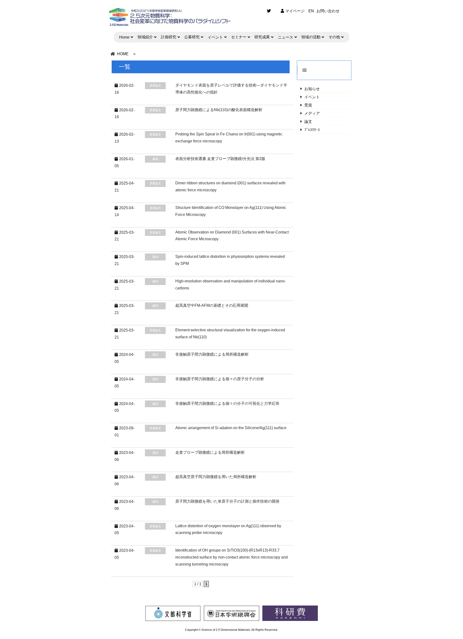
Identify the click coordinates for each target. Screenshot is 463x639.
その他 (334, 37)
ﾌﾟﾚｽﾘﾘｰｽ (312, 130)
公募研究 (192, 37)
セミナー (238, 37)
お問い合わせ (328, 11)
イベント (215, 37)
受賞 (308, 105)
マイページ (295, 11)
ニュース (285, 37)
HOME (123, 54)
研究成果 (262, 37)
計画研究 (168, 37)
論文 (308, 122)
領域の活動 (310, 37)
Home (124, 37)
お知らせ (312, 89)
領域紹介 (145, 37)
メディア (312, 113)
